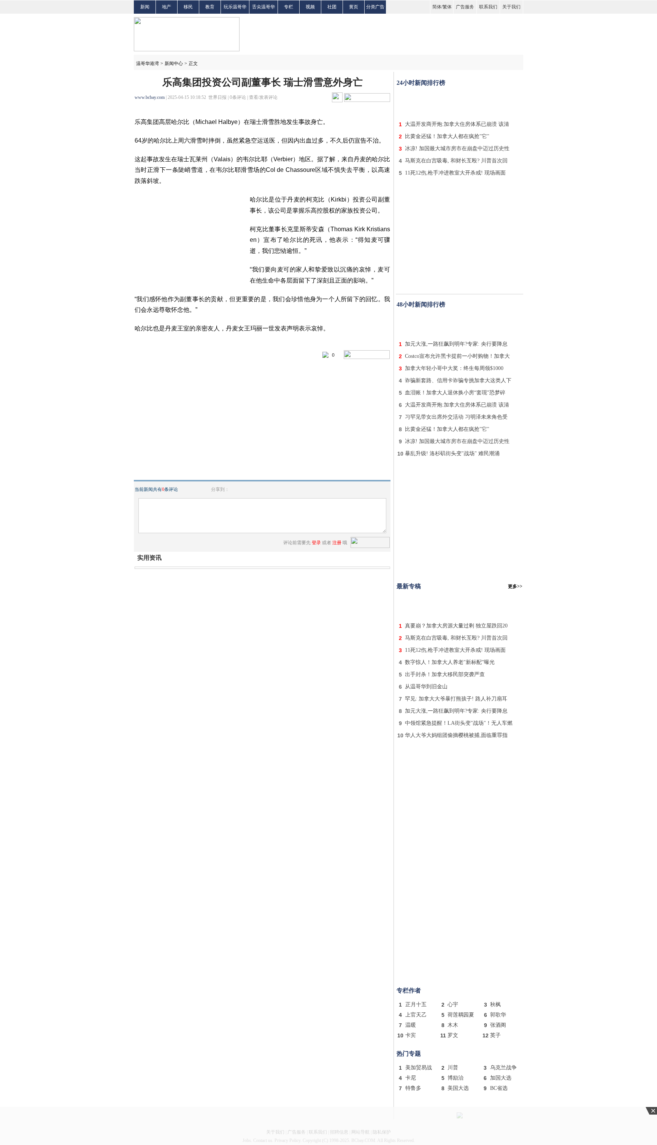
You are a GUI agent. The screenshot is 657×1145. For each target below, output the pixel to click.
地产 (166, 7)
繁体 (447, 7)
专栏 (288, 7)
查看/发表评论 (263, 97)
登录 (316, 542)
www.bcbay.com (150, 97)
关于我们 (511, 7)
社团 (331, 7)
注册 (336, 542)
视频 (310, 7)
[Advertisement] (460, 101)
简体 (436, 7)
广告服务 (465, 7)
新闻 (144, 7)
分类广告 (375, 7)
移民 (188, 7)
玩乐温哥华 (235, 7)
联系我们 (488, 7)
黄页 (353, 7)
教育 (209, 7)
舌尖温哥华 (263, 7)
